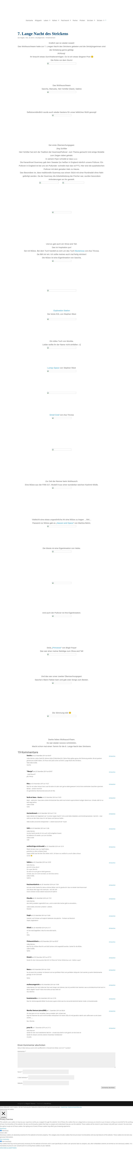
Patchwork (65, 21)
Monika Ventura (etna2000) (36, 1010)
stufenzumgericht (33, 984)
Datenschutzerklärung (75, 1107)
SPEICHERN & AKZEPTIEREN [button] (8, 1148)
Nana (29, 969)
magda (22, 38)
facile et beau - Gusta (34, 797)
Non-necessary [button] (4, 1139)
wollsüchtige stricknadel (35, 846)
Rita (28, 784)
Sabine (29, 862)
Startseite (29, 21)
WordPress (47, 1103)
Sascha (29, 755)
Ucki (28, 828)
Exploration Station (61, 310)
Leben (46, 21)
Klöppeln (38, 21)
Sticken (99, 21)
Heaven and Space (65, 523)
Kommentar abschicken (108, 1087)
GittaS (29, 928)
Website (20, 1083)
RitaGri (29, 957)
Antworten (112, 756)
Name (20, 1072)
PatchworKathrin (33, 884)
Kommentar (22, 1051)
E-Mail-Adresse (23, 1077)
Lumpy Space (53, 368)
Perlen (75, 21)
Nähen (54, 21)
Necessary (5, 1130)
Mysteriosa (79, 251)
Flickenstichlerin (33, 941)
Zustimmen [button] (64, 1107)
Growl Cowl (54, 415)
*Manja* (30, 771)
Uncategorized (39, 38)
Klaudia (29, 898)
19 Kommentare (50, 38)
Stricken (90, 21)
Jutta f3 (29, 1028)
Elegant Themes (30, 1103)
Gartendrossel (32, 813)
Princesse (56, 648)
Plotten (82, 21)
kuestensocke (32, 998)
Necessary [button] (3, 1128)
